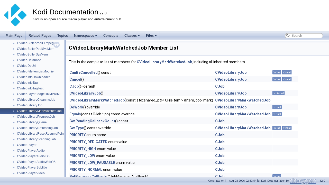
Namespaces (84, 36)
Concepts (110, 36)
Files (150, 36)
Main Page (14, 36)
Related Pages (40, 36)
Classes (130, 36)
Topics (62, 36)
